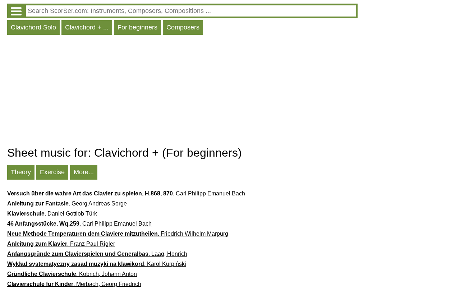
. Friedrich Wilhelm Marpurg (117, 234)
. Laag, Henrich (97, 254)
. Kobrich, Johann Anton (72, 274)
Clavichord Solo (33, 27)
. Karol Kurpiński (96, 264)
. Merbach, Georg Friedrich (74, 284)
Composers (182, 27)
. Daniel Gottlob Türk (52, 214)
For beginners (137, 27)
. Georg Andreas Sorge (67, 203)
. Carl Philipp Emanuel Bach (126, 193)
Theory (21, 172)
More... (84, 172)
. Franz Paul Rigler (61, 244)
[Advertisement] (182, 92)
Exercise (52, 172)
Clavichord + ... (87, 27)
